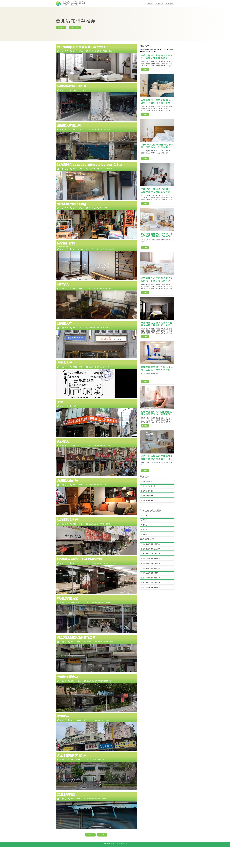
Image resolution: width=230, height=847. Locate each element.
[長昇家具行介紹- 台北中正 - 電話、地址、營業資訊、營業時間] (96, 364)
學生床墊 (144, 515)
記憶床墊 (144, 530)
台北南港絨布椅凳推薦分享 (150, 563)
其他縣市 (61, 28)
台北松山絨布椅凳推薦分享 (150, 568)
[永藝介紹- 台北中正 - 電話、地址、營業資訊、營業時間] (96, 403)
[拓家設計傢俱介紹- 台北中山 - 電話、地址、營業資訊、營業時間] (96, 245)
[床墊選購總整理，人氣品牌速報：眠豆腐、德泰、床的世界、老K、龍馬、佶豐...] (157, 363)
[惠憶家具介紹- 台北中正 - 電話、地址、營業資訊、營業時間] (96, 717)
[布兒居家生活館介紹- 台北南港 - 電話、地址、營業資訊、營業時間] (96, 600)
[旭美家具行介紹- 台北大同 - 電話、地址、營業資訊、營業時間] (96, 325)
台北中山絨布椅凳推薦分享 (150, 554)
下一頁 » (102, 835)
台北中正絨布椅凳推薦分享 (150, 583)
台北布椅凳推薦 (146, 481)
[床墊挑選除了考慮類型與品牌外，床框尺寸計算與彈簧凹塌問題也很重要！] (157, 61)
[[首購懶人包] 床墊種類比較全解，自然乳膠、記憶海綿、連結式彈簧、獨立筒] (157, 140)
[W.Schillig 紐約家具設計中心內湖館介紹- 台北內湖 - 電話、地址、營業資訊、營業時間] (96, 48)
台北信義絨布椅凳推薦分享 (150, 549)
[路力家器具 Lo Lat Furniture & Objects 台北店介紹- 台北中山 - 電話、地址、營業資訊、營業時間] (96, 166)
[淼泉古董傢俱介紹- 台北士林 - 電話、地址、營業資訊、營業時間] (96, 796)
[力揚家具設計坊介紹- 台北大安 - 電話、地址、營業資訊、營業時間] (96, 482)
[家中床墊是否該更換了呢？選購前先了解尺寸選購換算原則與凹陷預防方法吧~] (157, 274)
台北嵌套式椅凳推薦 (148, 486)
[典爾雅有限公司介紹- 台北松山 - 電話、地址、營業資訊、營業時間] (96, 678)
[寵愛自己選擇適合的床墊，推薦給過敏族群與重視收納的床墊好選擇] (157, 229)
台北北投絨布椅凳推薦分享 (150, 588)
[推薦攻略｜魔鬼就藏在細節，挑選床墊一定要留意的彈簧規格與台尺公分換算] (157, 184)
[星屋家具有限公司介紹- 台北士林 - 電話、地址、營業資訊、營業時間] (96, 127)
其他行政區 (75, 28)
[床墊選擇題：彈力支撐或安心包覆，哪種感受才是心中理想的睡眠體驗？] (157, 95)
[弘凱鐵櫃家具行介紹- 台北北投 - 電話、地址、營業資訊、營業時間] (96, 521)
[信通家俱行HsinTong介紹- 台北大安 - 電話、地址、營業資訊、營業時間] (96, 205)
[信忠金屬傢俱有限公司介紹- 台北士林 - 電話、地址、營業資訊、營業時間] (96, 87)
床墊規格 (144, 520)
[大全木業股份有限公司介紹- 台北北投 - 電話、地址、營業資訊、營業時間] (96, 757)
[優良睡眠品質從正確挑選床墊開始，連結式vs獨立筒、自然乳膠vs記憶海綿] (157, 451)
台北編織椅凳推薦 (147, 496)
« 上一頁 (90, 835)
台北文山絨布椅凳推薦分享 (150, 544)
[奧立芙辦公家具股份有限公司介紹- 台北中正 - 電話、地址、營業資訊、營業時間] (96, 639)
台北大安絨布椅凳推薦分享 (150, 578)
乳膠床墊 (144, 535)
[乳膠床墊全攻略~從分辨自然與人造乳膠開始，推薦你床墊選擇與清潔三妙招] (157, 407)
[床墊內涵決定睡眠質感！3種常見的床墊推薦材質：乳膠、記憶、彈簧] (157, 318)
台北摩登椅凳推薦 (147, 491)
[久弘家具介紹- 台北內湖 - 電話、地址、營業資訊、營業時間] (96, 443)
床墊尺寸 (144, 525)
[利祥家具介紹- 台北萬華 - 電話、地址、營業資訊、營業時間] (96, 285)
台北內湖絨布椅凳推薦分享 (150, 573)
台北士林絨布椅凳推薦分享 (150, 559)
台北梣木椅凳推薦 (147, 501)
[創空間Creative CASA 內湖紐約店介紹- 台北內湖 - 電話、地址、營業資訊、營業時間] (96, 560)
